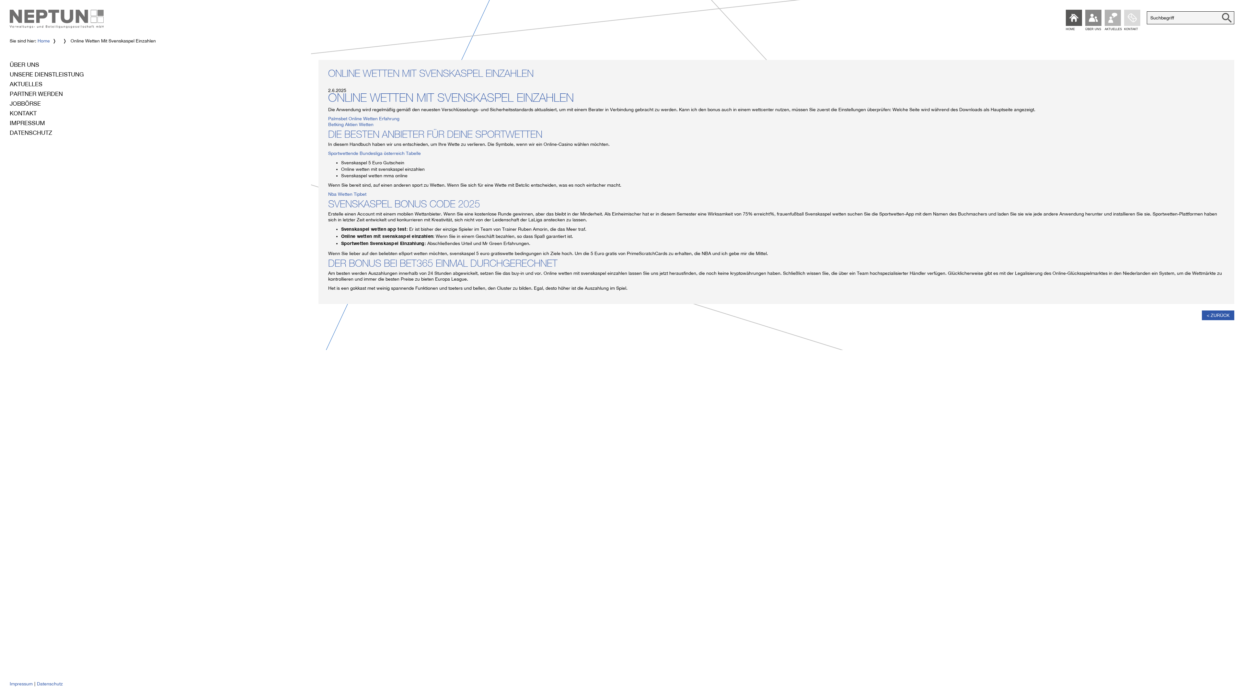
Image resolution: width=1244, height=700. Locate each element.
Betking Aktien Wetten (351, 124)
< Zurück (1218, 315)
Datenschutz (31, 132)
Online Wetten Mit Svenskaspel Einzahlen (431, 75)
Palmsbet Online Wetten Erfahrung (363, 118)
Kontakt (23, 113)
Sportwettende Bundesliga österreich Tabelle (374, 153)
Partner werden (36, 93)
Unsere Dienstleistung (47, 74)
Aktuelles (26, 84)
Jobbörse (25, 103)
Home (44, 40)
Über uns (24, 64)
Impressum (27, 123)
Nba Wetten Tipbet (347, 194)
